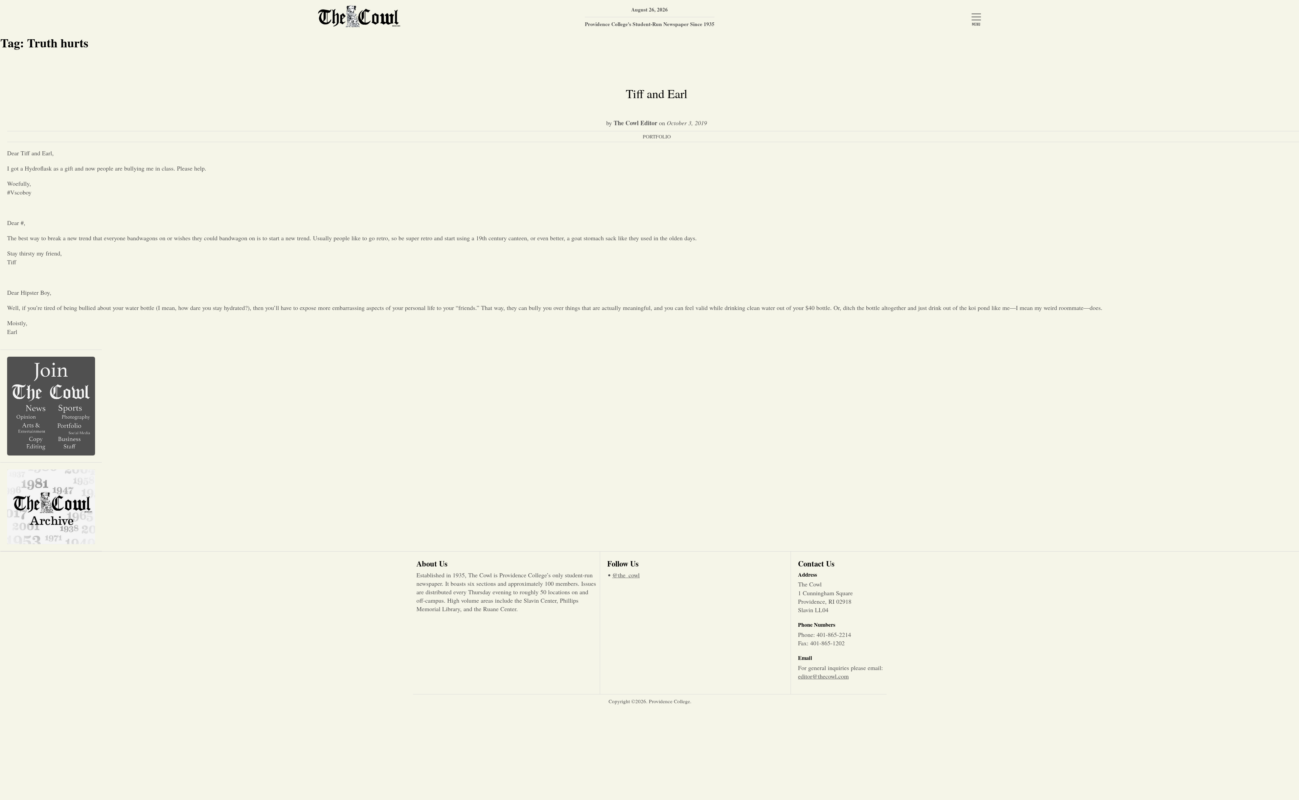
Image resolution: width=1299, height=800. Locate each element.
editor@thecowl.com (823, 676)
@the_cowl (626, 575)
